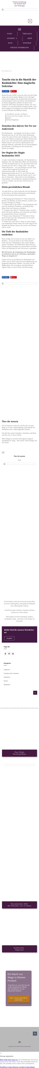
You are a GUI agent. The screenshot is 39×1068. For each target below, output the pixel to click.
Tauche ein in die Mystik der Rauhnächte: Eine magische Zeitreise (19, 83)
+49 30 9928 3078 (20, 4)
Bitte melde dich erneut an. (9, 1060)
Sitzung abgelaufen (6, 1056)
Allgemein (7, 669)
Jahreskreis (7, 677)
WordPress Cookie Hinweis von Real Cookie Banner (17, 1067)
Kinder (6, 681)
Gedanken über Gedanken (11, 673)
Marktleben (7, 684)
